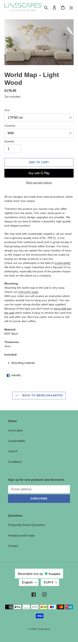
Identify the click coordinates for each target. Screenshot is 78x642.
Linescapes (15, 430)
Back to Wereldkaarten (42, 395)
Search (12, 451)
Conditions (15, 461)
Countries (9, 125)
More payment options (39, 182)
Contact (13, 545)
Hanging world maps (21, 535)
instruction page (28, 291)
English (27, 582)
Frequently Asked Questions (26, 525)
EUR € (48, 582)
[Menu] (71, 7)
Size (7, 110)
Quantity (9, 141)
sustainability (62, 263)
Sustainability (16, 441)
